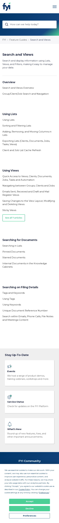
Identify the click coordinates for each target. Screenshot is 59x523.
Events (11, 371)
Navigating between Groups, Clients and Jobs (28, 185)
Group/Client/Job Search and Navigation (25, 93)
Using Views (10, 170)
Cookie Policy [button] (24, 489)
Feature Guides (18, 39)
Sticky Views (9, 210)
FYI (4, 39)
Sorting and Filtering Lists (16, 125)
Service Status (15, 401)
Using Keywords (11, 304)
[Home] (6, 6)
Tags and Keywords (13, 292)
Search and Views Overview (18, 87)
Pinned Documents (13, 251)
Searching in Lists (12, 245)
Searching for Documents (19, 240)
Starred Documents (13, 257)
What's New (14, 429)
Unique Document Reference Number (25, 310)
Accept (29, 501)
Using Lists (9, 114)
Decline (30, 508)
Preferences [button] (44, 492)
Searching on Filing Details (20, 287)
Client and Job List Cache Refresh (21, 150)
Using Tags (8, 298)
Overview (8, 82)
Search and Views (40, 39)
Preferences (29, 516)
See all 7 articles (13, 218)
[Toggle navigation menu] (54, 6)
